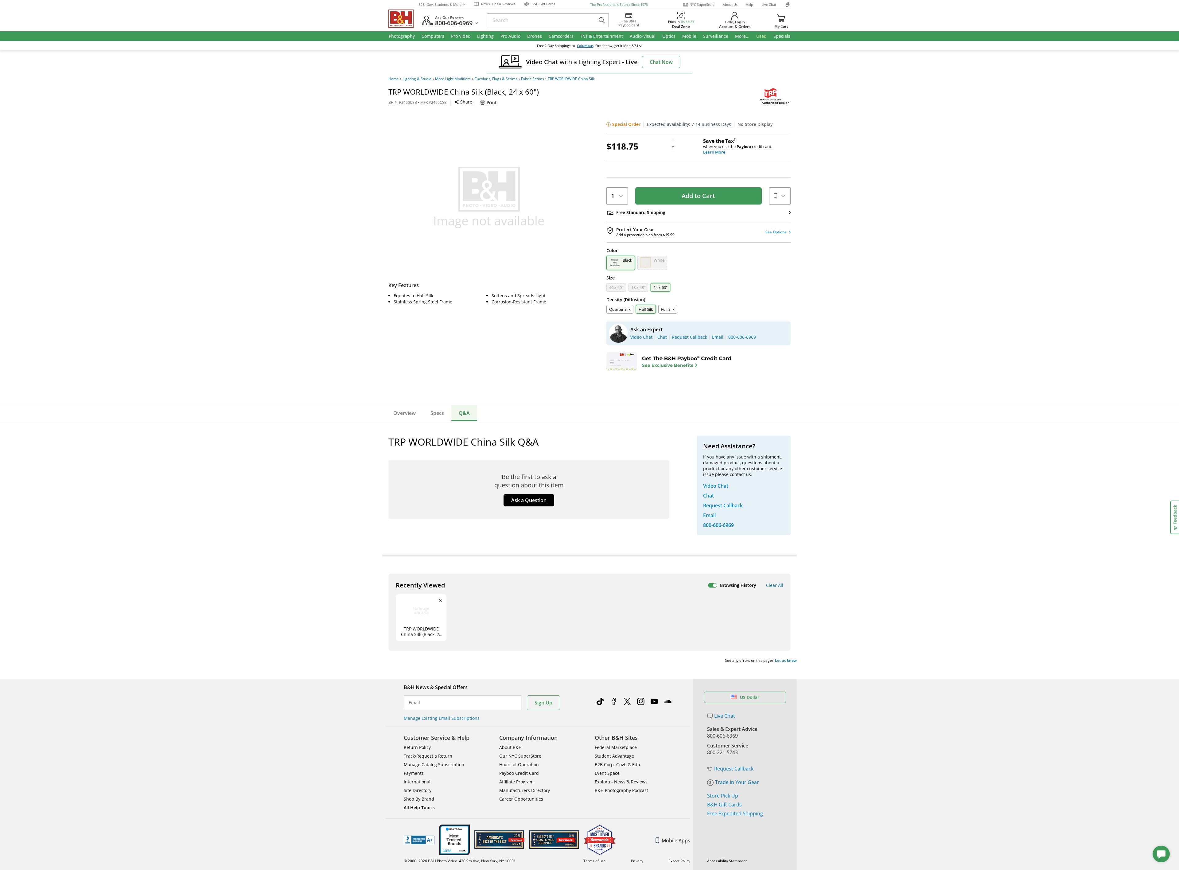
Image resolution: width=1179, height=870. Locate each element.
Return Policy (417, 747)
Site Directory (417, 790)
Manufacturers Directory (524, 790)
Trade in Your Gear (737, 782)
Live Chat (768, 4)
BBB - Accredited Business (419, 840)
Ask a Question (529, 500)
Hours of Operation (519, 764)
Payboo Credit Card (519, 773)
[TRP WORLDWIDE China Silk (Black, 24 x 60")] (489, 197)
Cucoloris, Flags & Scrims (495, 79)
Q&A (464, 413)
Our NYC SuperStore (520, 756)
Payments (414, 773)
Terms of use (594, 861)
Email (414, 702)
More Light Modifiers (453, 79)
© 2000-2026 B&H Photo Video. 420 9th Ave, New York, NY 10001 (460, 861)
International (417, 782)
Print (491, 102)
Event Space (607, 773)
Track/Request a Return (428, 756)
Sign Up (543, 702)
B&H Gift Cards (724, 804)
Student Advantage (614, 756)
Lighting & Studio (417, 79)
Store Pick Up (722, 795)
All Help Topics (419, 807)
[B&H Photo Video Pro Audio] (403, 19)
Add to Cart (698, 196)
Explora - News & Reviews (621, 782)
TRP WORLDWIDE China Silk (571, 79)
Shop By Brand (419, 799)
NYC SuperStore (702, 4)
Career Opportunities (521, 799)
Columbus (585, 46)
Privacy (637, 861)
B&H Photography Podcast (621, 790)
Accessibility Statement (727, 861)
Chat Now (661, 62)
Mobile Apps (676, 840)
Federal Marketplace (616, 747)
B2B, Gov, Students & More (439, 4)
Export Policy (679, 861)
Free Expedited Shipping (735, 813)
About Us (730, 4)
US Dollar (749, 697)
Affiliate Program (516, 782)
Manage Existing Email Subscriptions (442, 718)
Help (749, 4)
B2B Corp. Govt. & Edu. (618, 764)
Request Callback (733, 768)
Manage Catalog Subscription (434, 764)
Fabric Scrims (532, 79)
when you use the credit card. (737, 146)
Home (393, 79)
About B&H (510, 747)
